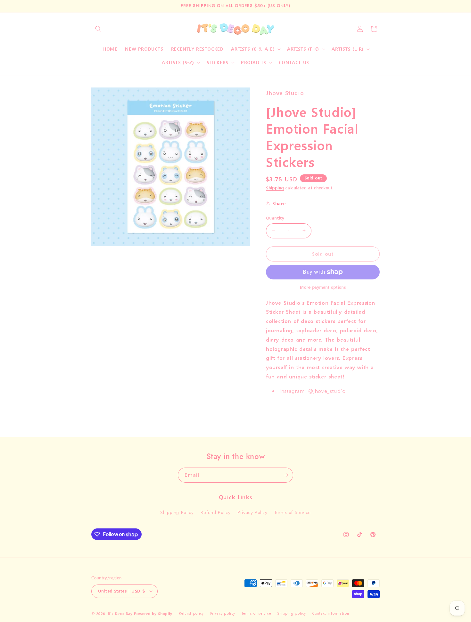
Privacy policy (222, 613)
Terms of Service (292, 513)
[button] (98, 29)
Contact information (330, 613)
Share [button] (279, 203)
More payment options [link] (323, 287)
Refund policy (191, 613)
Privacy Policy (252, 513)
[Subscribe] (286, 475)
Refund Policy (216, 513)
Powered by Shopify (153, 613)
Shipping (275, 188)
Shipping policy (291, 613)
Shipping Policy (177, 513)
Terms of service (256, 613)
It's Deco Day (120, 613)
